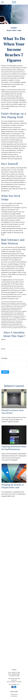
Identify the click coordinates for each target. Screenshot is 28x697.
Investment (14, 696)
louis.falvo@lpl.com (14, 684)
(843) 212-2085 (16, 672)
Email (3, 349)
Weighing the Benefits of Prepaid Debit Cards (12, 486)
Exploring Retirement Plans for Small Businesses (14, 448)
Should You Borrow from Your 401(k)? (12, 411)
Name (3, 339)
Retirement (14, 694)
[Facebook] (12, 687)
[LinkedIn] (15, 687)
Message (4, 358)
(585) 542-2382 (16, 674)
